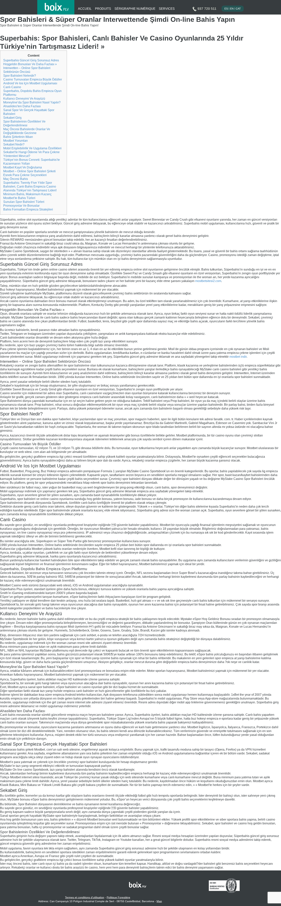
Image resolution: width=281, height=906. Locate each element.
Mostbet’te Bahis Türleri (19, 198)
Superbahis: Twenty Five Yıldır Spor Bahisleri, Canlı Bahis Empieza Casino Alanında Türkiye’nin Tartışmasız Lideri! (30, 186)
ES (226, 8)
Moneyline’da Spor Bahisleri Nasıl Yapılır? (32, 102)
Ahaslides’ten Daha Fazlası (22, 106)
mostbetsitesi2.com (208, 281)
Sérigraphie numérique (135, 8)
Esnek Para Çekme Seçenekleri (25, 175)
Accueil (85, 8)
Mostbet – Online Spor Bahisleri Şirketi (29, 171)
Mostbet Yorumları (15, 140)
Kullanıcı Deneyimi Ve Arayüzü (24, 98)
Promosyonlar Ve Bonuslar (21, 205)
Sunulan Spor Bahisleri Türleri (23, 201)
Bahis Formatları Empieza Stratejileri (28, 209)
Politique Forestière (118, 897)
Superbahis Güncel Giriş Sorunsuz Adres (31, 60)
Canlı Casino (12, 87)
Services (167, 8)
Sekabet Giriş (12, 117)
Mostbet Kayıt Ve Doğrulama (22, 167)
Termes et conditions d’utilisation (84, 897)
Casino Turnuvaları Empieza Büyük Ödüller (32, 79)
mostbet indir (238, 356)
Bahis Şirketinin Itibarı (18, 136)
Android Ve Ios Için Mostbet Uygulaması (30, 83)
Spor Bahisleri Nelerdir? (19, 75)
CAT (238, 8)
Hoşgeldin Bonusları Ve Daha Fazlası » (30, 64)
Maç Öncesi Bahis (15, 178)
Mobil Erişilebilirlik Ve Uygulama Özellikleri (32, 148)
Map (159, 901)
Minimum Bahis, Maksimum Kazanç (27, 194)
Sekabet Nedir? (13, 144)
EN (232, 8)
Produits (103, 8)
